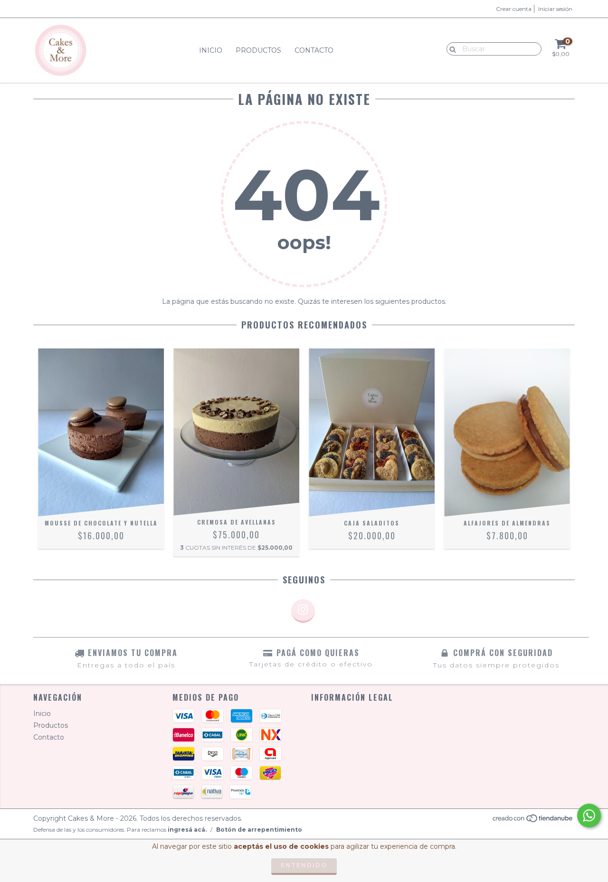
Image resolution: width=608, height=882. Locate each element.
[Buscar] (450, 48)
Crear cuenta (514, 8)
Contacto (313, 50)
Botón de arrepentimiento (259, 829)
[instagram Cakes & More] (303, 611)
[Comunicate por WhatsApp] (589, 815)
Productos (258, 50)
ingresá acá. (187, 829)
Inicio (210, 50)
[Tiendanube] (533, 821)
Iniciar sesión (555, 8)
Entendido (304, 865)
